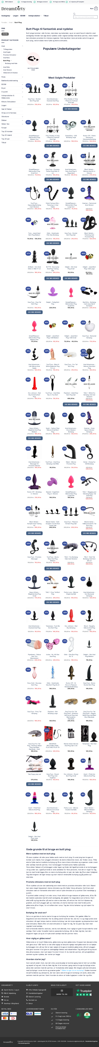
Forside (4, 22)
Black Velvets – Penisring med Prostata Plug (89, 235)
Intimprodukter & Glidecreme (7, 97)
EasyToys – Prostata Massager (34, 558)
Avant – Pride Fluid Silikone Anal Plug (34, 808)
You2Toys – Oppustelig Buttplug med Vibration (34, 205)
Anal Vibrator (7, 70)
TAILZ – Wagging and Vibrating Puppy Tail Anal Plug (89, 493)
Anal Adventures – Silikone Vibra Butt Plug (89, 366)
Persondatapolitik (24, 1043)
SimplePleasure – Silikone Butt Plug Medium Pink (34, 337)
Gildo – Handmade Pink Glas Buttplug (53, 234)
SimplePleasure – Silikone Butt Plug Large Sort (71, 205)
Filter (5, 34)
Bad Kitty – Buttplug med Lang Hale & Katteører (89, 304)
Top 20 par (5, 139)
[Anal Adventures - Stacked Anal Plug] (52, 88)
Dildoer (4, 120)
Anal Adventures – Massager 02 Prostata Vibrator (34, 463)
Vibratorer (5, 117)
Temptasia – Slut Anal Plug (89, 744)
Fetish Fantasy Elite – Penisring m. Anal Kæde (53, 205)
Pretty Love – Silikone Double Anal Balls (71, 808)
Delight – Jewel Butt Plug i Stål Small (71, 337)
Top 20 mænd (6, 135)
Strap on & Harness (8, 113)
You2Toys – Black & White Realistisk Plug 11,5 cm (52, 366)
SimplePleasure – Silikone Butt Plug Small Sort (34, 171)
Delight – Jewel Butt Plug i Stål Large (89, 268)
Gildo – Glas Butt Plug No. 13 (71, 655)
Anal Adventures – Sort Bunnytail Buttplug (89, 594)
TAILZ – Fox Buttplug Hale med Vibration (71, 558)
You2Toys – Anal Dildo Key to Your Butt (53, 394)
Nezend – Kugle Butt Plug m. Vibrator (52, 493)
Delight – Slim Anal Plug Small (71, 268)
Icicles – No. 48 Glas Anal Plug (52, 655)
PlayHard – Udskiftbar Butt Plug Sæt (71, 394)
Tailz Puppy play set (34, 774)
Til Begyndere (7, 49)
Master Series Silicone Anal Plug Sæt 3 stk (71, 744)
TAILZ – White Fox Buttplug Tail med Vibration (89, 394)
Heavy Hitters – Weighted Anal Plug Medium (34, 430)
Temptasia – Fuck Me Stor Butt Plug (53, 627)
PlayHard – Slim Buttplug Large (53, 712)
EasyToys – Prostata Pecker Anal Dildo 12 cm (52, 171)
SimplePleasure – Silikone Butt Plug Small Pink (71, 304)
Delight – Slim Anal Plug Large (34, 837)
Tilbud (46, 16)
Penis (3, 77)
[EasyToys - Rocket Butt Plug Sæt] (34, 88)
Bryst (3, 88)
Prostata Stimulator (9, 55)
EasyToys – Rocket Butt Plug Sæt (34, 100)
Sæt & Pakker (6, 109)
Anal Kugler (7, 52)
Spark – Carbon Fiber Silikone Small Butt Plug (52, 430)
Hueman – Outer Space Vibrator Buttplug (89, 430)
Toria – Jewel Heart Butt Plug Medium (34, 234)
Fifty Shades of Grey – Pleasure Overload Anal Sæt (71, 100)
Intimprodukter (34, 16)
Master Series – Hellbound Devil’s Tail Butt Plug (89, 523)
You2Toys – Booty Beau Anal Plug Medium (53, 558)
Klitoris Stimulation (8, 102)
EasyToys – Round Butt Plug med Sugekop (53, 776)
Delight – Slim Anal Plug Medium (89, 655)
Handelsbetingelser (91, 1041)
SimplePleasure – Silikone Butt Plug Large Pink (71, 493)
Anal (10, 22)
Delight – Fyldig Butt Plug (52, 303)
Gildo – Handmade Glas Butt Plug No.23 (52, 684)
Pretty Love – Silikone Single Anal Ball (71, 593)
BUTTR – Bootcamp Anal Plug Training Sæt (52, 268)
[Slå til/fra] (22, 46)
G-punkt (4, 92)
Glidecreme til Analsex (10, 73)
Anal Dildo (6, 67)
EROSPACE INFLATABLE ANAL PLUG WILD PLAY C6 (52, 745)
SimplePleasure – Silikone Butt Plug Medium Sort (34, 137)
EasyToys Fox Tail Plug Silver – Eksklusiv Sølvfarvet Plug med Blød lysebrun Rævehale (71, 715)
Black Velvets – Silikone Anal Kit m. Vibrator (89, 171)
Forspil (3, 128)
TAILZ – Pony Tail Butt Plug (53, 593)
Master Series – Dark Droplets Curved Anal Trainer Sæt (53, 523)
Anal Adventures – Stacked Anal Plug (53, 100)
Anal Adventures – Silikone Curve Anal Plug (53, 809)
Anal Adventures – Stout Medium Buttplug (71, 430)
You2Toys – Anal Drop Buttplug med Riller (53, 463)
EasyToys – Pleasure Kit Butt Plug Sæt (71, 522)
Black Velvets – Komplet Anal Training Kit (34, 523)
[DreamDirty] (13, 8)
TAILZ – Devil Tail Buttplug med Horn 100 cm (89, 558)
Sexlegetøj (5, 16)
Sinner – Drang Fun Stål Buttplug (89, 463)
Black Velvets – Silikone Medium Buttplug (89, 809)
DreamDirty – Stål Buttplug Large (71, 136)
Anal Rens (6, 58)
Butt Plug (6, 60)
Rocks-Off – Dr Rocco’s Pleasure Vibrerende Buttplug (71, 684)
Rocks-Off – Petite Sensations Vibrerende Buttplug (89, 137)
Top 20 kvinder (7, 131)
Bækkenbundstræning (9, 81)
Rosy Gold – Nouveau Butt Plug (34, 684)
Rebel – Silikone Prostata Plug (71, 463)
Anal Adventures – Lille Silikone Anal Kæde (34, 366)
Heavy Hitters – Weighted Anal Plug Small (34, 594)
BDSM (22, 16)
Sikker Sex (5, 124)
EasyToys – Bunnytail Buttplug (89, 337)
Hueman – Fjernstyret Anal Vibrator (89, 204)
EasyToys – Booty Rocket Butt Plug (89, 684)
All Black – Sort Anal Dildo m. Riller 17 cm (34, 268)
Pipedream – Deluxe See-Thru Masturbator (34, 656)
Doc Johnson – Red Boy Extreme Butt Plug (34, 394)
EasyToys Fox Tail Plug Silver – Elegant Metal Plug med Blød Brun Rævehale (89, 714)
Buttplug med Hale (11, 63)
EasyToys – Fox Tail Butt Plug (71, 365)
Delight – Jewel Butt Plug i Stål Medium (52, 337)
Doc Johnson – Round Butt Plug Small (71, 775)
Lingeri (15, 16)
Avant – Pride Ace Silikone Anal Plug (89, 775)
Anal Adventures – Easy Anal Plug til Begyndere (71, 171)
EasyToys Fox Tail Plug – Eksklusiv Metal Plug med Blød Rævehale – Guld (34, 746)
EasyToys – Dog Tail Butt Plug (34, 303)
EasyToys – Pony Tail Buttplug (34, 712)
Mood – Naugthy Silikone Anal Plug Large (89, 627)
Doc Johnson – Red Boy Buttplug (71, 627)
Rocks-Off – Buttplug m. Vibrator (34, 493)
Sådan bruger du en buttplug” (73, 970)
